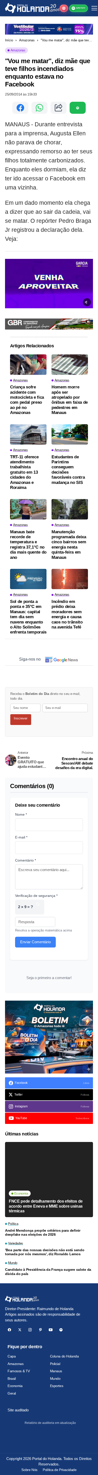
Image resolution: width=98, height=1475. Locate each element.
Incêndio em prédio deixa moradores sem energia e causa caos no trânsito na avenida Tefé (67, 614)
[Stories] (64, 8)
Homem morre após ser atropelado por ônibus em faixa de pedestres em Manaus (70, 400)
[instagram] (30, 1329)
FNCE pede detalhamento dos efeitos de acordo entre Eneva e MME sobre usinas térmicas (46, 1206)
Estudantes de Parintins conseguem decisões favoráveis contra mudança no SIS (68, 470)
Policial (55, 1364)
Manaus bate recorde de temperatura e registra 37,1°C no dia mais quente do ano (28, 545)
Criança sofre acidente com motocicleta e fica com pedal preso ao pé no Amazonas (27, 400)
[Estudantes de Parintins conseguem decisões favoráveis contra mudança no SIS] (70, 434)
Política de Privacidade (59, 1470)
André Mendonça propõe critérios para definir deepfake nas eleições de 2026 (42, 1232)
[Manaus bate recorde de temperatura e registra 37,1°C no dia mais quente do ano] (28, 509)
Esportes (56, 1386)
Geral (12, 1393)
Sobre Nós (29, 1470)
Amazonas (27, 40)
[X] (19, 1329)
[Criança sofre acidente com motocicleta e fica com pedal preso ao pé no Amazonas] (28, 364)
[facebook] (9, 1329)
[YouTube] (50, 1329)
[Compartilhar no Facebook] (20, 108)
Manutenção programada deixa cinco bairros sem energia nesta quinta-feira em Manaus (69, 545)
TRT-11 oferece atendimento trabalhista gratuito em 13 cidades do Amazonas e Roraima (24, 472)
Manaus (56, 1371)
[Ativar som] (87, 302)
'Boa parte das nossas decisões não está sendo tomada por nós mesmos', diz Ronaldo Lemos (44, 1252)
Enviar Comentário (35, 942)
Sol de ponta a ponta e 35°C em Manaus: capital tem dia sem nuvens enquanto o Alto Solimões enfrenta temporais (28, 617)
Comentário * (25, 860)
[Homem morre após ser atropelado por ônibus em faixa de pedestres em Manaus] (70, 364)
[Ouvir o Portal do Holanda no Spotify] (78, 108)
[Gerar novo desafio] (37, 907)
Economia (15, 1386)
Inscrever (20, 718)
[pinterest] (40, 1329)
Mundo (55, 1379)
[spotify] (61, 1329)
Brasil (12, 1379)
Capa (12, 1356)
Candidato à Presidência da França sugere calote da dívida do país (48, 1272)
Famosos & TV (19, 1371)
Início (9, 40)
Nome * (21, 814)
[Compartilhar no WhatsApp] (39, 108)
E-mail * (21, 837)
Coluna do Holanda (64, 1356)
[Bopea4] (32, 8)
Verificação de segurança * (36, 896)
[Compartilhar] (59, 108)
